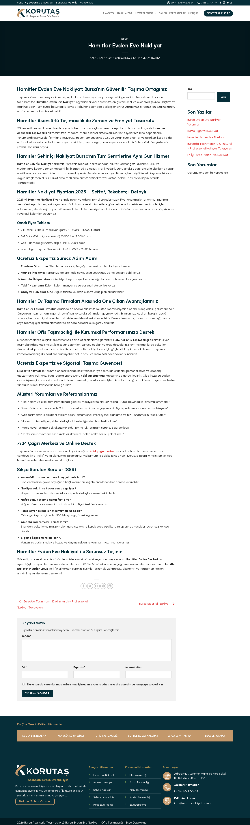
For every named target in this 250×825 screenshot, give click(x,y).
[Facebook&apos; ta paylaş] (84, 586)
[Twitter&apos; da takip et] (228, 2)
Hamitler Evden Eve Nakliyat (206, 137)
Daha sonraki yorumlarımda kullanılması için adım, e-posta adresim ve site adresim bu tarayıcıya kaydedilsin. (95, 684)
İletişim (193, 13)
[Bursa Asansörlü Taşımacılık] (38, 13)
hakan (94, 57)
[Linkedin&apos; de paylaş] (110, 586)
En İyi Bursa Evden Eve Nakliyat (207, 155)
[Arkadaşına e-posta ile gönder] (97, 586)
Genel (125, 39)
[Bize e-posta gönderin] (231, 2)
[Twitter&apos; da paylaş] (90, 586)
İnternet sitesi (133, 667)
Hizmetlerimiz (144, 13)
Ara (189, 89)
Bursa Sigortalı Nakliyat (154, 604)
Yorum (26, 636)
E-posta (79, 667)
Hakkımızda (124, 13)
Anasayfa (109, 13)
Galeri (162, 13)
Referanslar (177, 13)
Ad (24, 667)
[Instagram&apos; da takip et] (224, 2)
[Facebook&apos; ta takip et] (221, 2)
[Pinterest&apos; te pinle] (103, 586)
